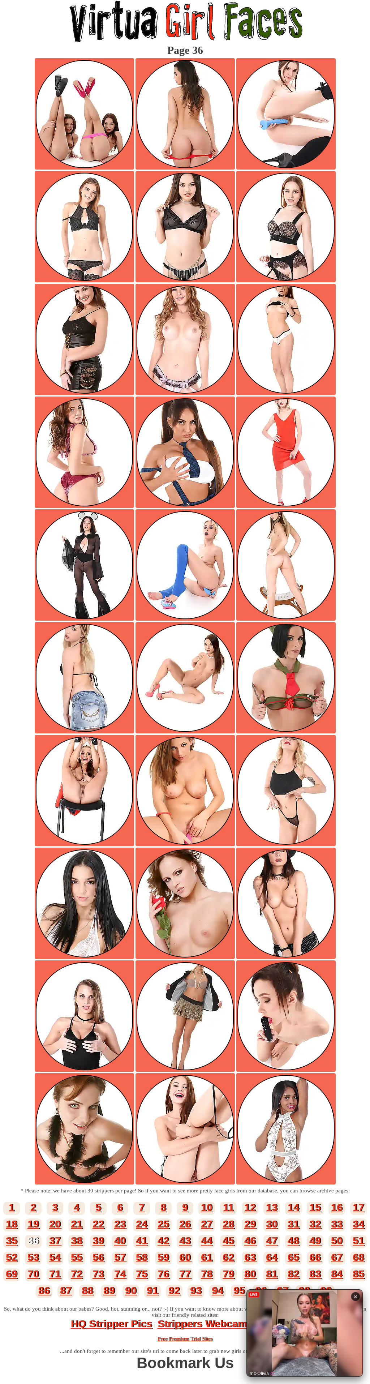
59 (163, 1257)
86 (44, 1290)
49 (315, 1240)
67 (337, 1257)
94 (217, 1290)
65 (293, 1257)
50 (337, 1240)
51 (358, 1240)
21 (76, 1224)
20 (55, 1224)
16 (337, 1207)
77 (185, 1274)
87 (66, 1290)
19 (33, 1224)
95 (239, 1290)
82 (293, 1274)
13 (272, 1207)
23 (120, 1224)
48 (293, 1240)
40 (120, 1240)
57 (120, 1257)
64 (272, 1257)
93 (196, 1290)
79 (228, 1274)
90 (131, 1290)
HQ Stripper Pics (111, 1323)
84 (337, 1274)
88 (87, 1290)
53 (33, 1257)
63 (250, 1257)
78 (206, 1274)
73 (98, 1274)
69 (11, 1274)
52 (11, 1257)
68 (358, 1257)
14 (293, 1207)
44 (206, 1240)
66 (315, 1257)
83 (315, 1274)
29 (250, 1224)
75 (141, 1274)
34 (358, 1224)
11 (228, 1207)
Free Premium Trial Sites (185, 1339)
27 (206, 1224)
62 (228, 1257)
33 (337, 1224)
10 (206, 1207)
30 (272, 1224)
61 (206, 1257)
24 (141, 1224)
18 (11, 1224)
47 (272, 1240)
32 (315, 1224)
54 (55, 1257)
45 (228, 1240)
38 (76, 1240)
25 (163, 1224)
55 (76, 1257)
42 (163, 1240)
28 (228, 1224)
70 (33, 1274)
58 (141, 1257)
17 (358, 1207)
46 (250, 1240)
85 (358, 1274)
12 (250, 1207)
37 (55, 1240)
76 (163, 1274)
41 (141, 1240)
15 (315, 1207)
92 (174, 1290)
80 (250, 1274)
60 (185, 1257)
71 (55, 1274)
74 (120, 1274)
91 (152, 1290)
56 (98, 1257)
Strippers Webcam (202, 1323)
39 (98, 1240)
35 (11, 1240)
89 (109, 1290)
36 (33, 1240)
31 (293, 1224)
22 (98, 1224)
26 (185, 1224)
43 (185, 1240)
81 (272, 1274)
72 (76, 1274)
